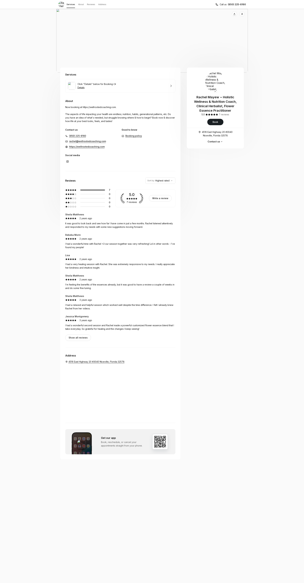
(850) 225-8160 (237, 4)
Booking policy (133, 135)
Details (81, 87)
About (81, 4)
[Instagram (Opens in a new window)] (67, 161)
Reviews (91, 4)
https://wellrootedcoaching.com (99, 107)
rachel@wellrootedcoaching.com (87, 141)
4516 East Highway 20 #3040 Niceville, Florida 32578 (217, 134)
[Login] (242, 14)
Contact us (214, 141)
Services (71, 4)
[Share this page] (234, 14)
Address (102, 4)
